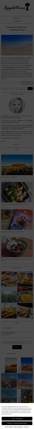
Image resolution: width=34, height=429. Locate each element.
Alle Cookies (17, 418)
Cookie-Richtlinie (9, 426)
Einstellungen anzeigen (17, 423)
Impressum (26, 426)
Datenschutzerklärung (18, 426)
